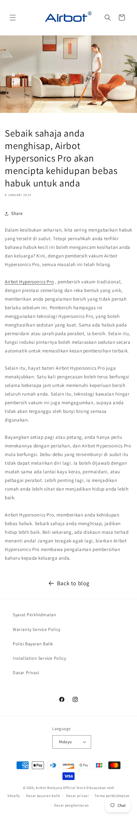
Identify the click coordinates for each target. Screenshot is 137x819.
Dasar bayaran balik (43, 795)
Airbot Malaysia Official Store (60, 787)
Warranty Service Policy (37, 629)
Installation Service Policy (39, 658)
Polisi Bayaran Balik (33, 644)
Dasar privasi (77, 795)
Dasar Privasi (26, 672)
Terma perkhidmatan (112, 795)
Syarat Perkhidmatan (34, 615)
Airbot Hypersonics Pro (29, 282)
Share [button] (17, 213)
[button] (13, 18)
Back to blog (73, 583)
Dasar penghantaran (71, 805)
